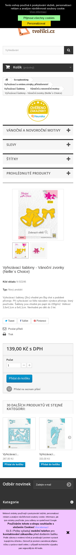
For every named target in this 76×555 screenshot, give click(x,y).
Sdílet (24, 320)
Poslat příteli (15, 328)
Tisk (10, 334)
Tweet (10, 320)
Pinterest (41, 320)
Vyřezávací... (11, 454)
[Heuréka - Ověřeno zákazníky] (38, 110)
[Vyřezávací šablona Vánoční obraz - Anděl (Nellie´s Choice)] (55, 433)
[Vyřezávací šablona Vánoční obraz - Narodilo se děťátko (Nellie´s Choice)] (19, 433)
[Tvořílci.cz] (38, 30)
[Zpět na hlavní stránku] (6, 80)
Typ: (5, 289)
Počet (9, 360)
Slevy (11, 144)
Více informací (38, 11)
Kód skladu (9, 281)
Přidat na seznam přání (26, 389)
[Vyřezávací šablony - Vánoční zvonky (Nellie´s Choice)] (20, 250)
